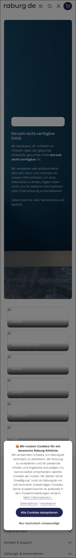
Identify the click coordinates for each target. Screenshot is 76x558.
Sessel (16, 368)
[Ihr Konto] (59, 6)
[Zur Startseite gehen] (20, 6)
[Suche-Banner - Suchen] (60, 121)
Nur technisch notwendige (39, 523)
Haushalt (18, 415)
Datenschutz (28, 503)
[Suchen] (50, 6)
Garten (16, 321)
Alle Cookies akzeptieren (39, 512)
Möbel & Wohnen (25, 344)
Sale (14, 439)
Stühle (16, 392)
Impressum (48, 503)
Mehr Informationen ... (38, 497)
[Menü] (41, 6)
